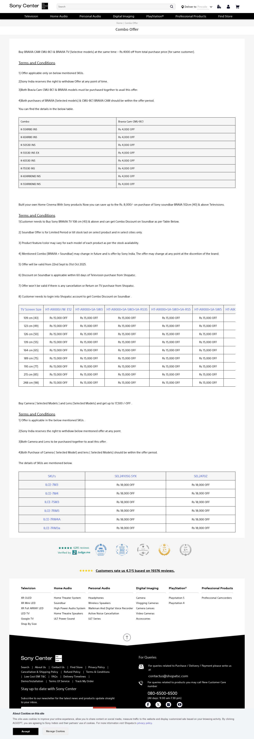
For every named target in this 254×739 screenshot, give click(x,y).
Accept (26, 731)
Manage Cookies (55, 731)
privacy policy (144, 723)
